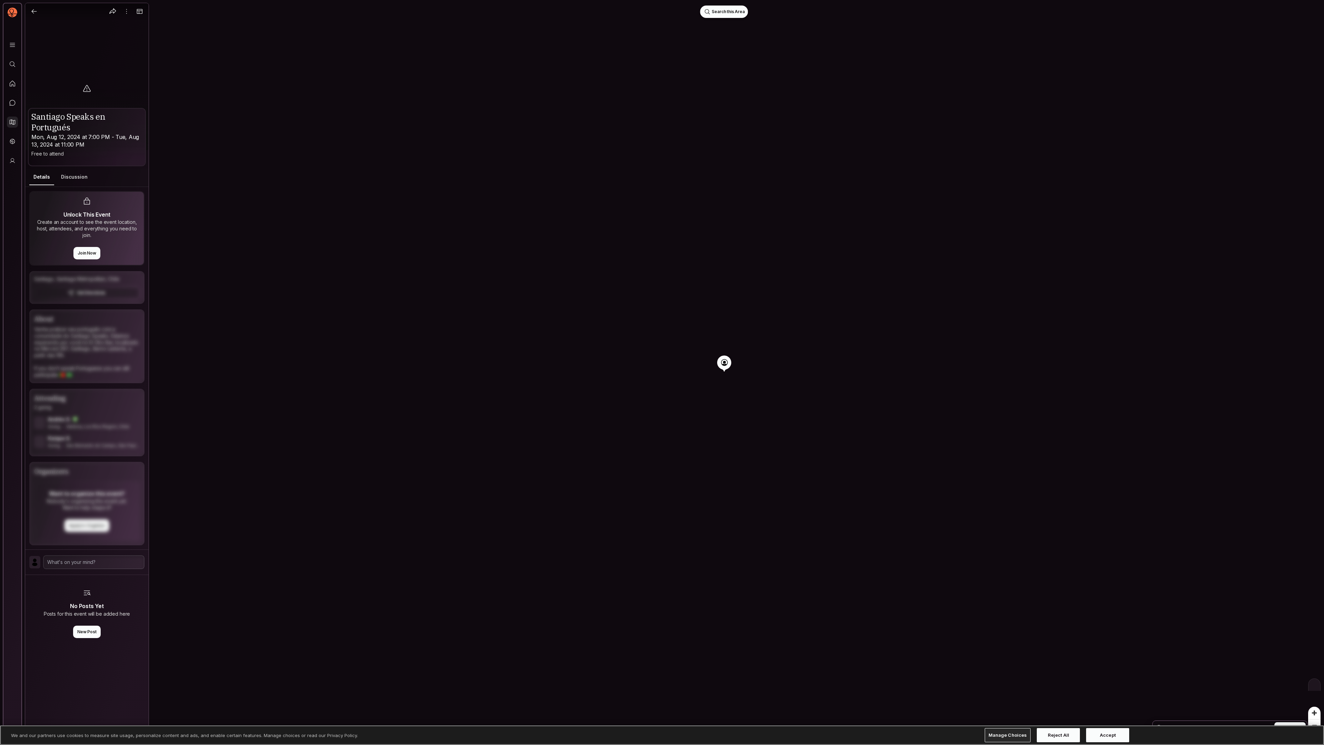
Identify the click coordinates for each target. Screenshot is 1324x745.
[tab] (41, 177)
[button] (12, 122)
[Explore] (12, 64)
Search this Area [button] (728, 11)
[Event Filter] (1314, 684)
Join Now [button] (87, 253)
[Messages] (12, 102)
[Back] (34, 11)
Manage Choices (1008, 735)
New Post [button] (87, 631)
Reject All (1058, 735)
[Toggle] (139, 11)
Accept (1108, 735)
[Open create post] (87, 562)
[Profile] (12, 160)
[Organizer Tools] (126, 11)
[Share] (112, 11)
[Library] (12, 44)
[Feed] (12, 83)
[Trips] (12, 141)
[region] (662, 372)
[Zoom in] (1314, 713)
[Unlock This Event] (86, 287)
